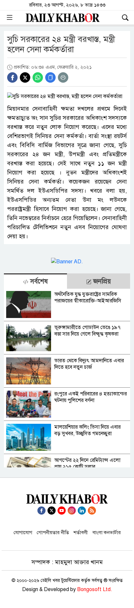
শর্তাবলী (81, 532)
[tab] (35, 281)
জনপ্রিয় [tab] (101, 281)
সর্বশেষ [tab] (38, 281)
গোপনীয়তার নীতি (53, 532)
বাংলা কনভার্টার (106, 532)
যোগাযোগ (23, 532)
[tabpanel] (67, 378)
